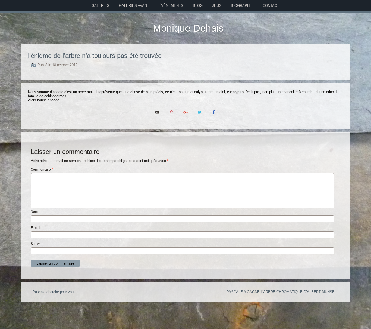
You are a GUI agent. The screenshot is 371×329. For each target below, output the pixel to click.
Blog (198, 6)
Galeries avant (134, 6)
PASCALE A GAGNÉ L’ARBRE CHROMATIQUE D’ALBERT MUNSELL (282, 292)
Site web (37, 244)
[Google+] (185, 112)
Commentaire (42, 169)
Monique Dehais (188, 28)
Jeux (216, 6)
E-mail (35, 228)
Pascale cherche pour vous (54, 292)
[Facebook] (213, 112)
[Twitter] (199, 112)
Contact (271, 6)
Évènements (171, 6)
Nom (34, 212)
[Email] (157, 112)
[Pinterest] (171, 112)
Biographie (242, 6)
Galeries (100, 6)
